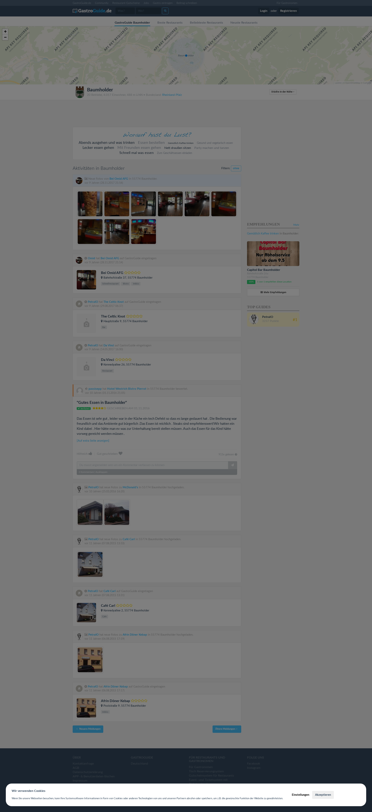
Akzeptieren (323, 794)
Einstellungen (300, 794)
